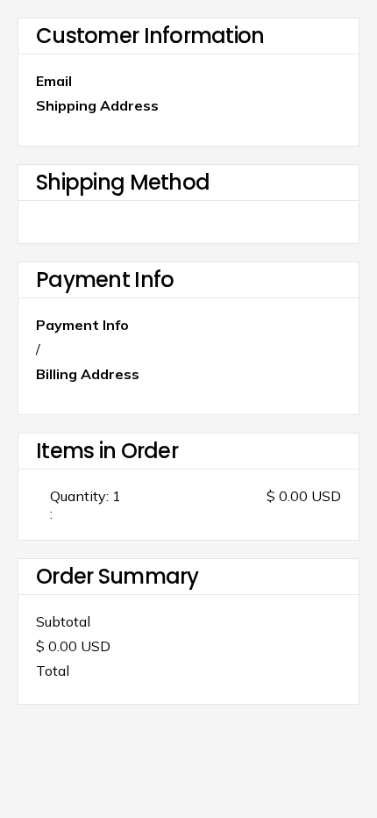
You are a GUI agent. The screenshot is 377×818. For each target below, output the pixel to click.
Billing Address (87, 374)
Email (54, 81)
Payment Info (82, 325)
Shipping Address (97, 105)
